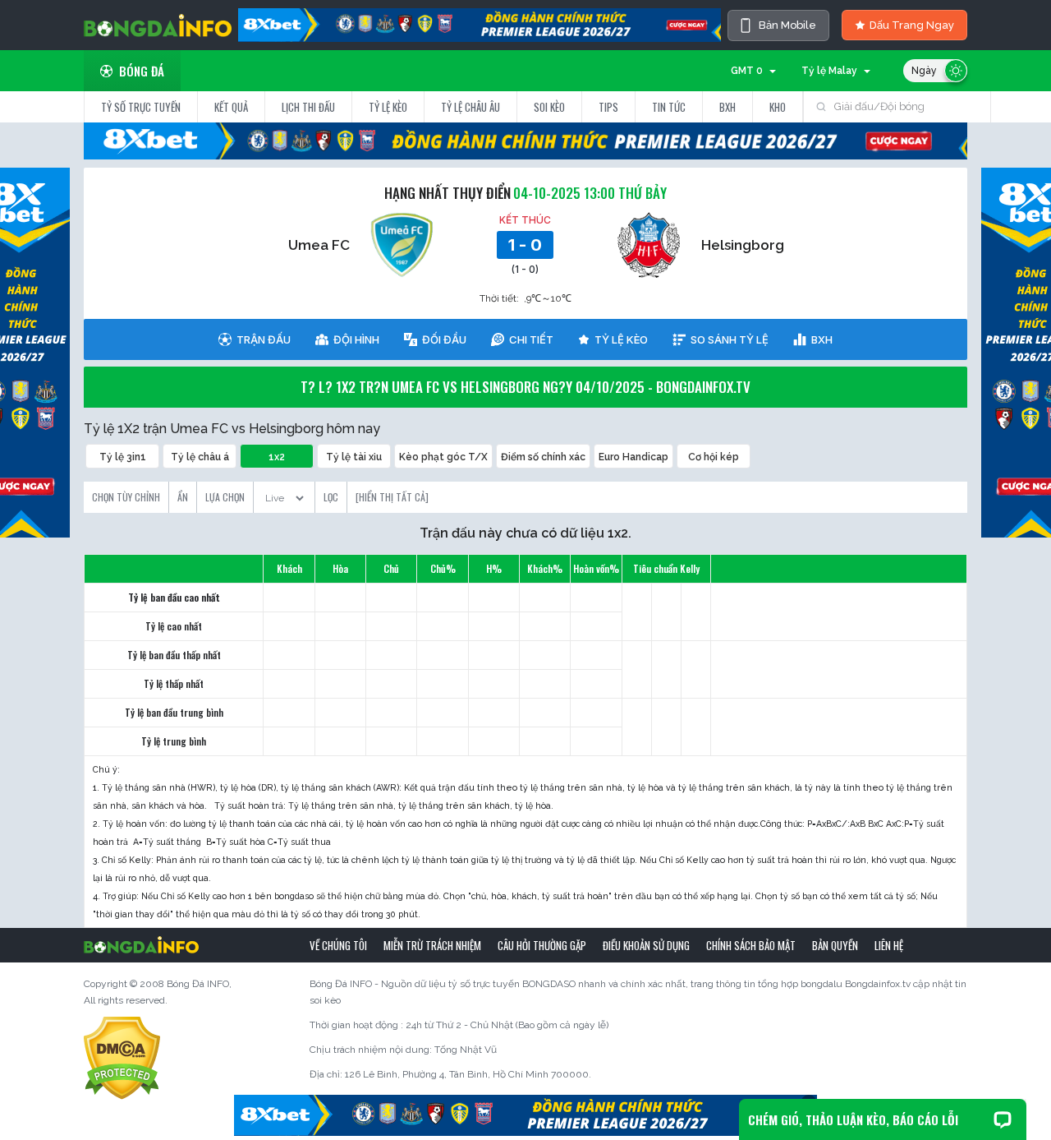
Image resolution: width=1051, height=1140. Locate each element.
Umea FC (319, 245)
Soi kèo (549, 107)
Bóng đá (141, 71)
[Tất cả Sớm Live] (284, 493)
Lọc (331, 497)
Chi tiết (531, 339)
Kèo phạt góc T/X (443, 457)
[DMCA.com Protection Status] (122, 1057)
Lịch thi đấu (308, 107)
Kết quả (231, 107)
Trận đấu (263, 339)
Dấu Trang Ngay (912, 25)
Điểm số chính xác (543, 457)
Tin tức (669, 107)
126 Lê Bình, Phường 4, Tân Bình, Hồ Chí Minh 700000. (468, 1074)
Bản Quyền (835, 945)
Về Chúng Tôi (338, 945)
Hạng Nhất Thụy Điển (447, 192)
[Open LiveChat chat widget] (1002, 1119)
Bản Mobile (787, 25)
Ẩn (182, 497)
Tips (608, 107)
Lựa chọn (225, 497)
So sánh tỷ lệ (730, 339)
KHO (777, 107)
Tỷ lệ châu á (200, 457)
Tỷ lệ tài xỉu (354, 457)
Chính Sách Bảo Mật (751, 945)
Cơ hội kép (713, 457)
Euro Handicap (633, 457)
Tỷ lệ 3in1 (122, 457)
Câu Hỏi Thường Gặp (542, 945)
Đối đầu (444, 339)
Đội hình (356, 339)
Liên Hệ (888, 945)
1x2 (276, 457)
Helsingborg (742, 245)
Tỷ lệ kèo (388, 107)
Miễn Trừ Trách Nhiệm (432, 945)
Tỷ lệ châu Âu (470, 107)
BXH (727, 107)
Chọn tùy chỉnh (126, 497)
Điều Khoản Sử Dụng (646, 945)
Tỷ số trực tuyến (141, 107)
